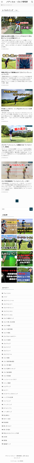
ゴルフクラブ (7, 347)
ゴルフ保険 (6, 357)
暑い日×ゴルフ (7, 426)
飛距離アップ (7, 444)
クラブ (5, 297)
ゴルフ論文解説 (7, 372)
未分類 (5, 436)
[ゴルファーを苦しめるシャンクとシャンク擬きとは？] (9, 259)
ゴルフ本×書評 (7, 365)
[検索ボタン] (32, 2)
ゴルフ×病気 (6, 332)
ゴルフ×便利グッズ (8, 318)
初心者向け (6, 415)
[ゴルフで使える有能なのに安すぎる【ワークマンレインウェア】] (25, 243)
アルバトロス (7, 293)
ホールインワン (7, 408)
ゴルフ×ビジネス (7, 311)
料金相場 (5, 422)
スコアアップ (7, 386)
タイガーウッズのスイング (10, 393)
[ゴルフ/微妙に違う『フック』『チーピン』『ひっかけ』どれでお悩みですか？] (9, 243)
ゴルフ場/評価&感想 (8, 361)
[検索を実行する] (31, 209)
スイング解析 (7, 383)
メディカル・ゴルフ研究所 (17, 2)
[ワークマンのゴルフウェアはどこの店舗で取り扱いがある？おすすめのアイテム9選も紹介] (25, 227)
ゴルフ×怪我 (6, 325)
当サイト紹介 (7, 418)
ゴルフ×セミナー (7, 304)
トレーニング (7, 401)
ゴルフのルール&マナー (9, 336)
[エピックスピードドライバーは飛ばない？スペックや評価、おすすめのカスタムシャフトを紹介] (9, 275)
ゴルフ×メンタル (7, 314)
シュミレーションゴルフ (10, 379)
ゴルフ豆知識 (7, 375)
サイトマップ (17, 458)
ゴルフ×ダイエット (8, 307)
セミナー (5, 390)
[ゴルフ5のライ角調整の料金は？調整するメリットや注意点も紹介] (25, 259)
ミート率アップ (7, 411)
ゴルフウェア (7, 343)
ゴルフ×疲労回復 (7, 329)
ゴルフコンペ (7, 350)
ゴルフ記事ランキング (9, 368)
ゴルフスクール (7, 354)
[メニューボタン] (2, 2)
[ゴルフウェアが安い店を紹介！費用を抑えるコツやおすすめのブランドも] (25, 275)
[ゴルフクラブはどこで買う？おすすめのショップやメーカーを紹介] (9, 227)
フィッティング (7, 404)
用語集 (5, 440)
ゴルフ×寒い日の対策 (9, 322)
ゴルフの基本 (7, 340)
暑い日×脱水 (6, 429)
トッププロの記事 (8, 397)
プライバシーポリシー (10, 455)
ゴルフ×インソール (8, 300)
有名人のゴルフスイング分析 (11, 433)
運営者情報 (19, 455)
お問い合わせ (26, 455)
